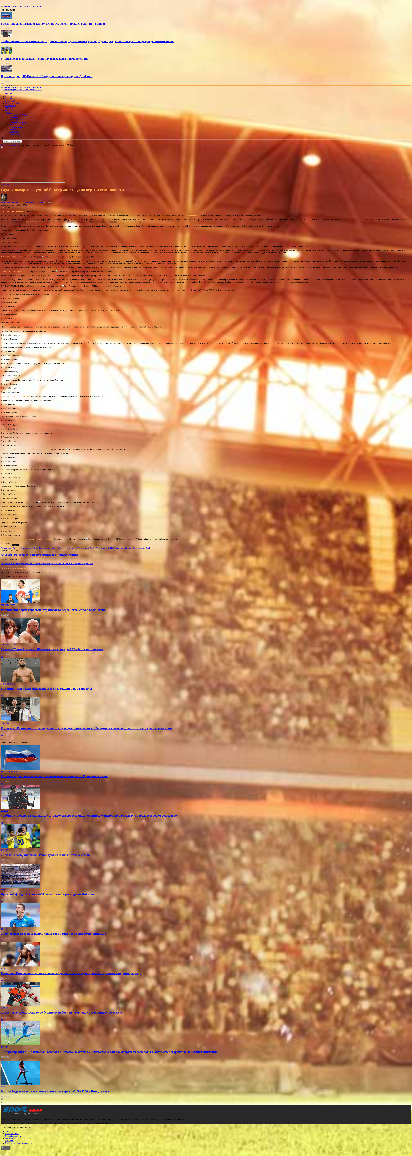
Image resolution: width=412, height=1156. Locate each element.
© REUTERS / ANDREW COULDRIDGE (16, 396)
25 (2, 823)
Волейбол (10, 105)
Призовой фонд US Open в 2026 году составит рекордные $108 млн (46, 76)
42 (2, 1099)
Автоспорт (10, 110)
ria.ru (13, 543)
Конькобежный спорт (18, 122)
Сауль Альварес (192, 215)
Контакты (9, 1141)
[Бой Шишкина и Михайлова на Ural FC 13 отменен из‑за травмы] (20, 681)
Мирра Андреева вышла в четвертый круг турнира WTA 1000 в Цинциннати (55, 1091)
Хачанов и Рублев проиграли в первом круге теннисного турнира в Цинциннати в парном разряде (71, 973)
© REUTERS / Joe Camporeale (12, 211)
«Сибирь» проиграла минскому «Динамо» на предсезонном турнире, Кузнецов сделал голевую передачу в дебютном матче (87, 41)
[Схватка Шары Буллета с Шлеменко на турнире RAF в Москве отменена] (20, 642)
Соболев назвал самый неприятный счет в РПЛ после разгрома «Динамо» (53, 933)
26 (2, 657)
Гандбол (12, 129)
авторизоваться (46, 572)
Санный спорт (15, 127)
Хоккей (8, 98)
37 (2, 980)
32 (2, 735)
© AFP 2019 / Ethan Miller (11, 257)
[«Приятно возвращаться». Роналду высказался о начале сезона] (6, 54)
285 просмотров (8, 202)
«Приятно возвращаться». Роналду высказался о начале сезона (44, 58)
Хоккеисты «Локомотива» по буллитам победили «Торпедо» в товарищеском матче (61, 1012)
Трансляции (14, 134)
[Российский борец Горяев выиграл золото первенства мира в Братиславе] (20, 603)
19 (2, 783)
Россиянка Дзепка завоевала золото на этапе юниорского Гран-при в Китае (53, 23)
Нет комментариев (35, 202)
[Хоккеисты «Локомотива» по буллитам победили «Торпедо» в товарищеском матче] (20, 1005)
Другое (8, 113)
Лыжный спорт (16, 124)
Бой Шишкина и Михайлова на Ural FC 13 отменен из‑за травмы (46, 688)
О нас (7, 1131)
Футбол (8, 96)
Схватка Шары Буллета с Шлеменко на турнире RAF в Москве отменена (52, 649)
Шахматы (13, 131)
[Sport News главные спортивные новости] (22, 1115)
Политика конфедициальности (18, 1143)
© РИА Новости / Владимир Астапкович (18, 539)
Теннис (8, 108)
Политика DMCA (12, 1133)
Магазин (9, 94)
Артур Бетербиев (127, 222)
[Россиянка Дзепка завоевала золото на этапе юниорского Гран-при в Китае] (6, 19)
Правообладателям (13, 1136)
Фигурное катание (17, 120)
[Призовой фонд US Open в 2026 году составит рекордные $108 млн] (6, 71)
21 (2, 941)
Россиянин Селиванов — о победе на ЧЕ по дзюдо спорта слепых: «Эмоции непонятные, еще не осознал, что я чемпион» (86, 728)
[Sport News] (21, 6)
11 (2, 902)
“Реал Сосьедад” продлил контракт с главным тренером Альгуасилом (39, 555)
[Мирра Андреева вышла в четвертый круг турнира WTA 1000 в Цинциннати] (20, 1084)
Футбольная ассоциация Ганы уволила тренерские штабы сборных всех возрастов (47, 563)
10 (2, 862)
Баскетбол (10, 101)
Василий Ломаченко (35, 222)
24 (2, 696)
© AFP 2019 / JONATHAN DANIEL (14, 271)
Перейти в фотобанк (45, 539)
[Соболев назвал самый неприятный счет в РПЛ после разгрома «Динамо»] (20, 926)
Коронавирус (15, 117)
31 (2, 617)
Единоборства (12, 103)
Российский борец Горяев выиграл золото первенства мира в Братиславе (53, 610)
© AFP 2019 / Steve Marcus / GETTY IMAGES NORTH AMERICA (26, 449)
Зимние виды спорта (18, 115)
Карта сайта (10, 1138)
